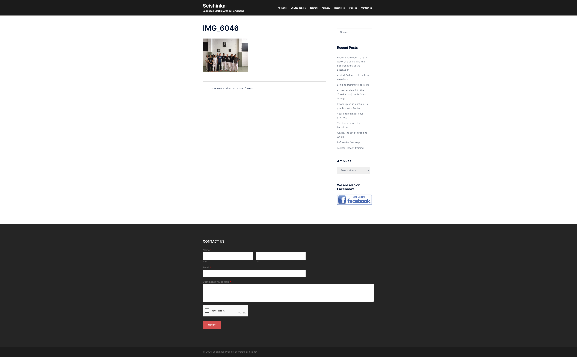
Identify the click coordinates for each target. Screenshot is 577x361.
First (205, 261)
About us (282, 7)
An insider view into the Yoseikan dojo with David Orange (351, 94)
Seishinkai (215, 6)
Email (207, 267)
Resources (339, 7)
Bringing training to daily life (353, 84)
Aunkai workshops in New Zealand (233, 88)
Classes (353, 7)
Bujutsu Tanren (298, 7)
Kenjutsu (326, 7)
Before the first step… (349, 142)
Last (258, 261)
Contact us (366, 7)
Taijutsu (314, 7)
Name (207, 249)
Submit (211, 325)
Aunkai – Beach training (350, 147)
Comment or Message (217, 281)
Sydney (253, 351)
